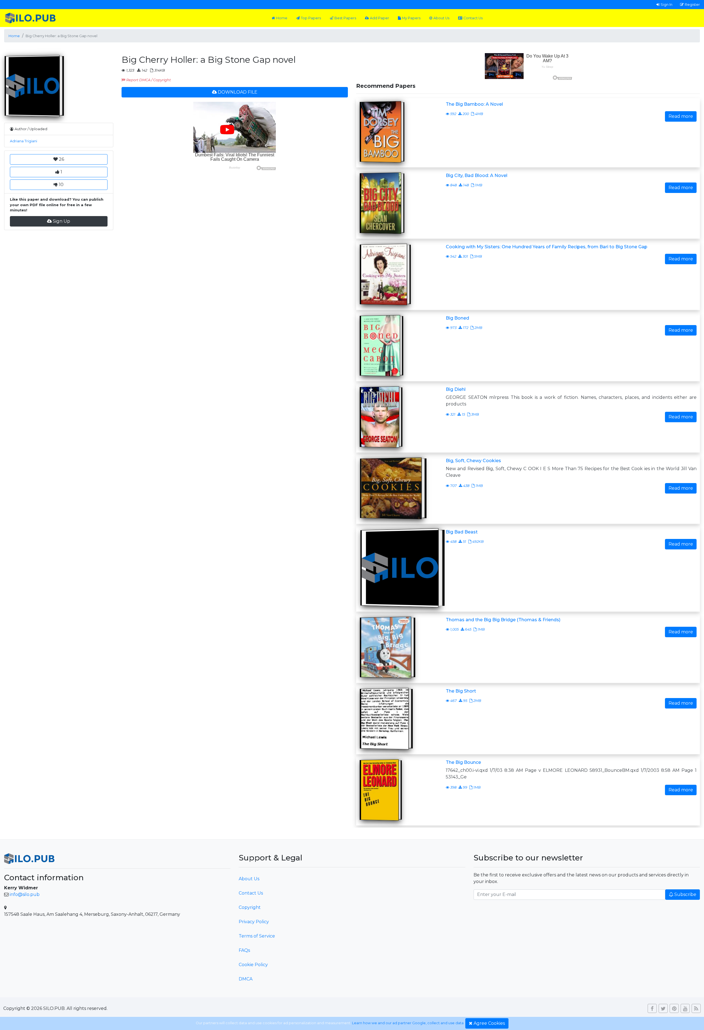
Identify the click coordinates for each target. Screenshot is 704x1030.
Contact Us (473, 18)
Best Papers (345, 18)
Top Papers (311, 18)
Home (281, 18)
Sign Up (61, 221)
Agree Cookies (489, 1023)
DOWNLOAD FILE (237, 92)
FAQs (244, 950)
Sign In (666, 4)
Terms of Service (257, 936)
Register (692, 4)
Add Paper (379, 18)
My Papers (411, 18)
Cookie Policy (253, 964)
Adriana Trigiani (23, 141)
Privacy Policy (254, 921)
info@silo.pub (25, 894)
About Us (441, 18)
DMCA (245, 979)
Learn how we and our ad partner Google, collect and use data (408, 1023)
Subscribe (685, 894)
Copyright (250, 907)
